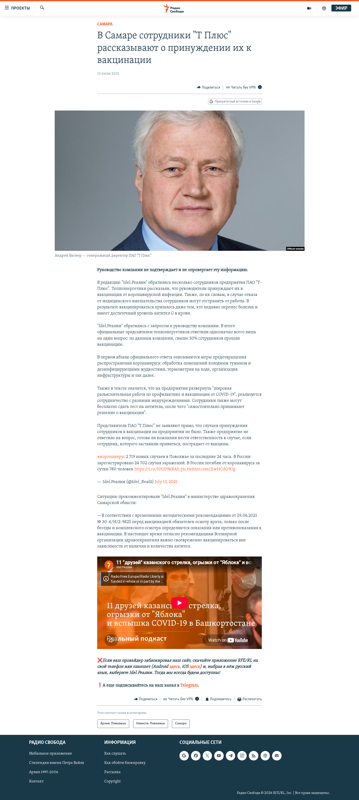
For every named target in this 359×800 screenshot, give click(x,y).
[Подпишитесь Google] (184, 755)
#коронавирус (111, 457)
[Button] (208, 87)
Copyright (112, 781)
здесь (195, 667)
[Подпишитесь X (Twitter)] (207, 755)
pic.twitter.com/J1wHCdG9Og (207, 469)
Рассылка (112, 772)
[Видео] (309, 8)
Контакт (36, 781)
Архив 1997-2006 (43, 772)
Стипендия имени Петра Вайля (56, 763)
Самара (105, 24)
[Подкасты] (265, 755)
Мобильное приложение (50, 754)
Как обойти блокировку (125, 763)
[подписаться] (276, 755)
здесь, (174, 667)
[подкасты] (324, 8)
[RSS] (253, 755)
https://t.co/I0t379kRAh (157, 469)
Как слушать (115, 754)
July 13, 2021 (166, 482)
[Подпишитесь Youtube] (218, 755)
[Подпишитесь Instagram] (242, 755)
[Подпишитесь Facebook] (195, 755)
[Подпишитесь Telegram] (230, 755)
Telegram (189, 685)
